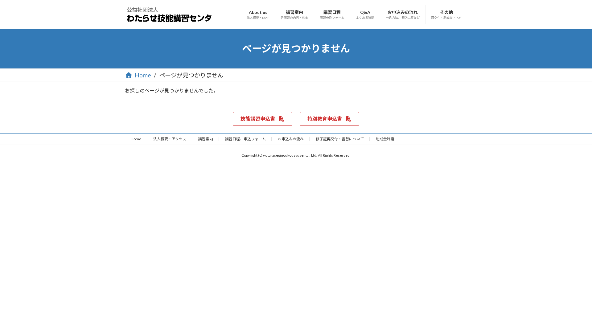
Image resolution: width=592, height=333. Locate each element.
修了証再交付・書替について (340, 139)
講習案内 (205, 139)
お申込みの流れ (291, 139)
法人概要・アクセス (169, 139)
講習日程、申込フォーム (245, 139)
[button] (262, 119)
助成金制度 (385, 139)
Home (136, 139)
